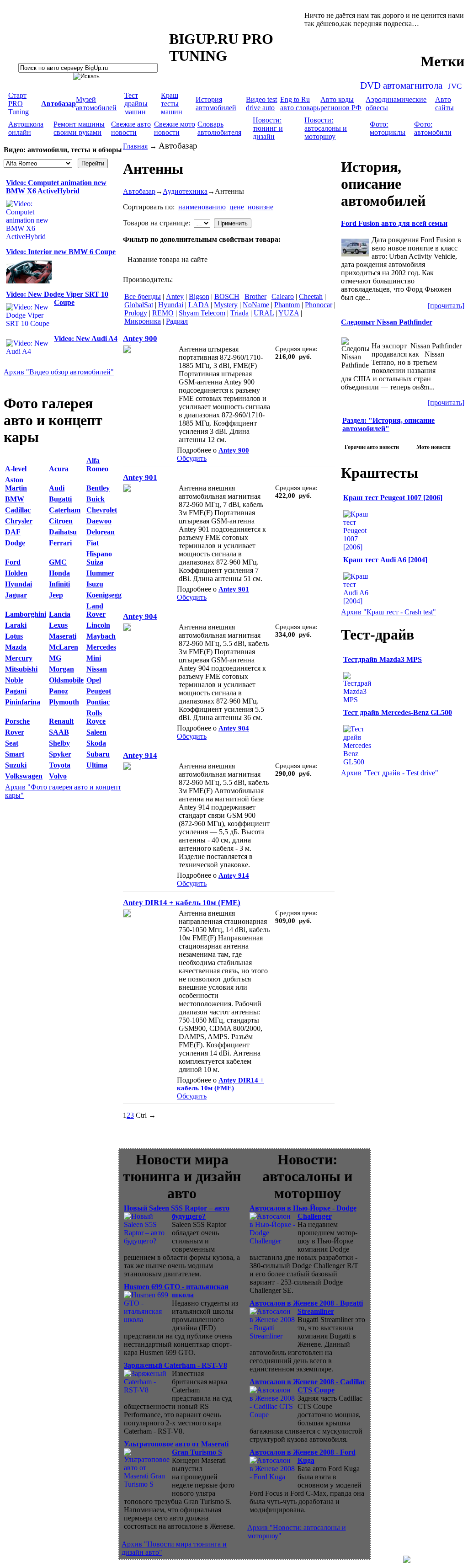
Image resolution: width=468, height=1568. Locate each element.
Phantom (287, 305)
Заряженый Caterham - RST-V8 (175, 1365)
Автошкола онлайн (25, 128)
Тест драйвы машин (136, 103)
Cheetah (311, 296)
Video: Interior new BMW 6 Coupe (61, 252)
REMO (163, 313)
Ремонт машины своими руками (79, 128)
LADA (198, 305)
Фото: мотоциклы (387, 128)
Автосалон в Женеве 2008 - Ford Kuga (303, 1456)
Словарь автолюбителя (219, 128)
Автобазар (139, 191)
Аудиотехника (185, 191)
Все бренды (142, 296)
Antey (175, 296)
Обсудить (192, 458)
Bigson (199, 296)
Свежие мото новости (174, 128)
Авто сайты (444, 104)
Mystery (226, 305)
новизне (260, 207)
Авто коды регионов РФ (341, 104)
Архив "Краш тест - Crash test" (388, 612)
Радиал (177, 321)
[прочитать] (446, 305)
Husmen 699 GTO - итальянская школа (176, 1291)
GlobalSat (138, 305)
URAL (264, 313)
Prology (135, 313)
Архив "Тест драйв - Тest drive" (389, 773)
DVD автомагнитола (401, 85)
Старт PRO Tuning (18, 103)
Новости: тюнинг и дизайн (268, 128)
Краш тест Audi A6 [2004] (385, 560)
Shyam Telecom (202, 313)
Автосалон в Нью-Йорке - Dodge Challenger (303, 1212)
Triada (239, 313)
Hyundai (170, 305)
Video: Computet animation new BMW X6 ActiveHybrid (56, 187)
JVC (455, 86)
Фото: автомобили (433, 128)
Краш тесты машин (171, 103)
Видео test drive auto (261, 104)
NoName (256, 305)
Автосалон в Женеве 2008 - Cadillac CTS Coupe (308, 1386)
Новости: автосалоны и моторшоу (325, 128)
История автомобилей (216, 104)
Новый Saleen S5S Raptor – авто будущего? (176, 1212)
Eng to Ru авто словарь (300, 104)
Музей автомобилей (96, 104)
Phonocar (318, 305)
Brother (255, 296)
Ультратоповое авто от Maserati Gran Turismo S (176, 1448)
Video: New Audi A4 (85, 338)
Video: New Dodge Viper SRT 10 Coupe (57, 298)
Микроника (142, 321)
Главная (135, 146)
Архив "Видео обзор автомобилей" (59, 372)
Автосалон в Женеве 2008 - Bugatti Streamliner (306, 1307)
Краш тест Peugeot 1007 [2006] (392, 497)
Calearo (282, 296)
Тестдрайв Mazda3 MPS (382, 659)
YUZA (288, 313)
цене (236, 207)
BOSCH (226, 296)
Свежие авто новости (131, 128)
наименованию (202, 207)
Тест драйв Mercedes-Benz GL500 (397, 712)
